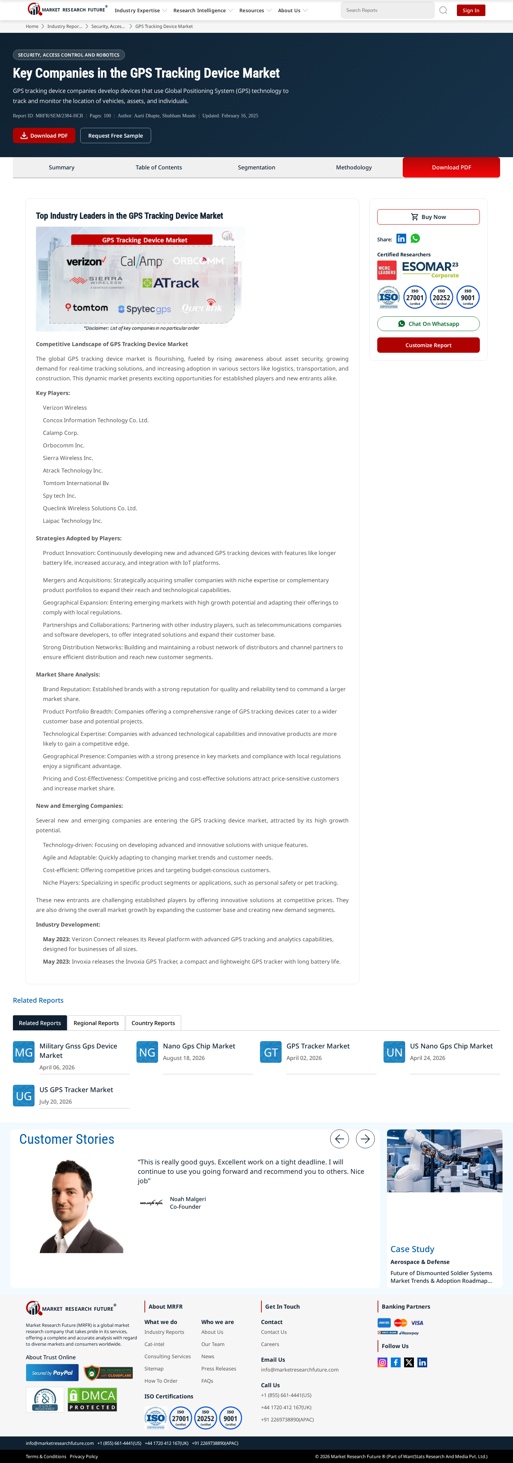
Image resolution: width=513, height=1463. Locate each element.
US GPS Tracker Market (76, 1089)
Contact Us (274, 1332)
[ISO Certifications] (428, 307)
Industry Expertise (137, 10)
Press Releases (218, 1368)
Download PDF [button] (451, 167)
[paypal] (52, 1372)
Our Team (212, 1344)
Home (32, 26)
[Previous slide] (339, 1138)
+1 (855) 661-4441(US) (286, 1395)
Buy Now (434, 217)
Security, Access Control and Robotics (108, 26)
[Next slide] (365, 1138)
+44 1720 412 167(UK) (286, 1407)
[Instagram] (382, 1362)
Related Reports (40, 1023)
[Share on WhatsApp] (415, 239)
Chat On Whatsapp (434, 324)
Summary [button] (61, 167)
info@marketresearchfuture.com (300, 1369)
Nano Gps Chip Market (199, 1046)
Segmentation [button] (256, 167)
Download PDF (49, 135)
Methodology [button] (354, 167)
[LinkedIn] (422, 1362)
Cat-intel (154, 1344)
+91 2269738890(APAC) (287, 1419)
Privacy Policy (84, 1456)
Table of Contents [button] (159, 167)
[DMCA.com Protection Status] (92, 1400)
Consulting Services (167, 1356)
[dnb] (45, 1400)
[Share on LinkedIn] (401, 239)
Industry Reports (64, 26)
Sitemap (154, 1368)
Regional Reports (96, 1023)
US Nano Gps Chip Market (451, 1046)
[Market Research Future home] (69, 10)
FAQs (207, 1380)
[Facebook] (396, 1362)
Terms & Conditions (46, 1456)
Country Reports (153, 1023)
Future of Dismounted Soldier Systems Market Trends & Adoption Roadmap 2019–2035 (441, 1277)
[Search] (443, 10)
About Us (289, 10)
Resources (251, 10)
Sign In (471, 10)
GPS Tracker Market (318, 1046)
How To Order (161, 1380)
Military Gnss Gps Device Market (78, 1050)
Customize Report (429, 345)
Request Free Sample (115, 135)
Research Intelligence (199, 10)
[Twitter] (409, 1362)
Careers (270, 1344)
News (207, 1356)
